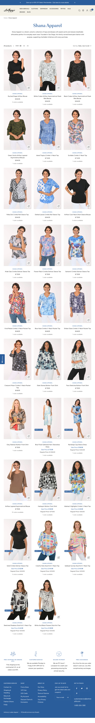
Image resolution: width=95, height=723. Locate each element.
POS (22, 712)
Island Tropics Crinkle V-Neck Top (47, 155)
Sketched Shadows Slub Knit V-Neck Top (17, 625)
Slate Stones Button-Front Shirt (47, 385)
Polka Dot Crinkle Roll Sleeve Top (18, 214)
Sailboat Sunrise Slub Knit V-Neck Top (77, 566)
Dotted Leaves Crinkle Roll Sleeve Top (47, 214)
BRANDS (22, 12)
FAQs (5, 705)
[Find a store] (83, 10)
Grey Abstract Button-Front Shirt (17, 445)
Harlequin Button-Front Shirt (47, 506)
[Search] (79, 10)
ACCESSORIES (54, 9)
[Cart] (91, 10)
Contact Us (7, 687)
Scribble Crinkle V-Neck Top (77, 155)
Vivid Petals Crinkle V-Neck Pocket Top (17, 328)
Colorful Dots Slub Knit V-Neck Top (47, 566)
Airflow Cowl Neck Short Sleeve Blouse (77, 214)
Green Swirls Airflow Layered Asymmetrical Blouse (17, 157)
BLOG (29, 12)
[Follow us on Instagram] (86, 688)
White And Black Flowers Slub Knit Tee (47, 625)
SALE (69, 9)
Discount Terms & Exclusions (26, 701)
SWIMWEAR (44, 9)
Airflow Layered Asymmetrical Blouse (17, 506)
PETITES (63, 9)
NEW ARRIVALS (24, 9)
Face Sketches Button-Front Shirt (77, 385)
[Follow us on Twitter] (81, 688)
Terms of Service (43, 693)
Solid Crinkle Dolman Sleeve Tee (17, 566)
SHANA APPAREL (18, 93)
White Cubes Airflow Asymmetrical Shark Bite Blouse (47, 97)
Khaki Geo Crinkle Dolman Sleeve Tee (17, 271)
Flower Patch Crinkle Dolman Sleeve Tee (47, 271)
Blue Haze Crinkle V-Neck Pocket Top (47, 328)
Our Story (41, 687)
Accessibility (42, 696)
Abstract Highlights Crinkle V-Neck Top (77, 506)
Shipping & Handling (7, 691)
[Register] (68, 697)
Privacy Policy (42, 690)
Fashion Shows (9, 701)
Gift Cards (24, 693)
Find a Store (25, 687)
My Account (25, 696)
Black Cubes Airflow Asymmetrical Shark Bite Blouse (77, 97)
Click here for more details (60, 2)
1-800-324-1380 (79, 705)
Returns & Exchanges (7, 697)
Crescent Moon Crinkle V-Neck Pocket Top (18, 387)
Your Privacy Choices (42, 701)
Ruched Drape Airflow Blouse (17, 96)
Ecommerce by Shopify (32, 712)
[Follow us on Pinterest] (76, 693)
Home (5, 18)
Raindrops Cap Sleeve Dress (77, 445)
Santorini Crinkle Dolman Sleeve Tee (77, 271)
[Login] (87, 10)
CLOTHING (34, 9)
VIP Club (23, 690)
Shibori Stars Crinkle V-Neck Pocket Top (77, 328)
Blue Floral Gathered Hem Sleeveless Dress (47, 446)
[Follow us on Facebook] (76, 688)
